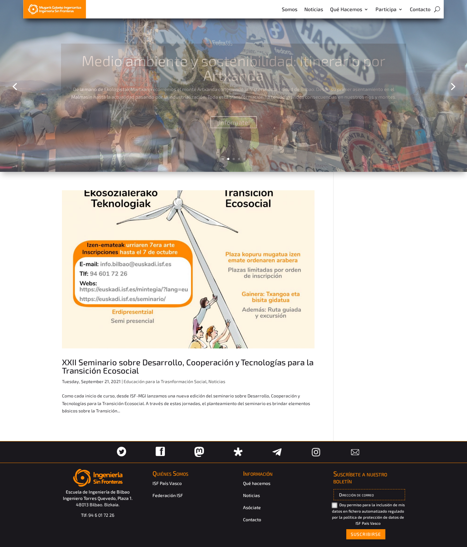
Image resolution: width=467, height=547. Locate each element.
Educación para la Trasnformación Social (165, 381)
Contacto (420, 9)
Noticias (313, 9)
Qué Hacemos (346, 9)
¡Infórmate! (233, 119)
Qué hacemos (256, 483)
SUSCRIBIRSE (366, 534)
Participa (386, 9)
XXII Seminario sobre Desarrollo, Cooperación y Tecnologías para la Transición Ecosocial (188, 366)
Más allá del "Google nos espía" (233, 64)
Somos (289, 9)
